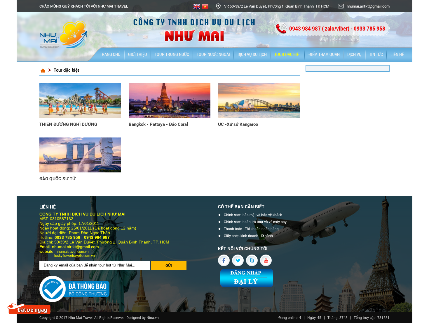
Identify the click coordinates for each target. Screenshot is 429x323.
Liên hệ (397, 54)
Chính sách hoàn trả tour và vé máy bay (255, 222)
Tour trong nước (172, 54)
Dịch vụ (354, 54)
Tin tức (376, 54)
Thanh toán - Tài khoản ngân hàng (251, 229)
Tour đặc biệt (287, 54)
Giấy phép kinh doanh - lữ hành (248, 236)
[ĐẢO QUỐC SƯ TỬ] (80, 154)
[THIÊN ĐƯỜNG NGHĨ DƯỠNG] (80, 100)
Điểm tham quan (324, 54)
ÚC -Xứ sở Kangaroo (238, 124)
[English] (197, 7)
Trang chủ (110, 54)
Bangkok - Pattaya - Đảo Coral (158, 124)
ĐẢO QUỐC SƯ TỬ (57, 178)
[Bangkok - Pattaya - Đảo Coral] (169, 100)
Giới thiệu (137, 54)
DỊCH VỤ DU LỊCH (252, 54)
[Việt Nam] (204, 7)
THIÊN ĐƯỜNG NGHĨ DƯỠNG (68, 124)
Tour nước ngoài (213, 54)
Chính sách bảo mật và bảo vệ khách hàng (253, 215)
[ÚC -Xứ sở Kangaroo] (259, 100)
